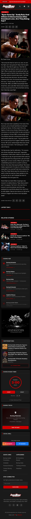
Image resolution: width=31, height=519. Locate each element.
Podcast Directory (8, 465)
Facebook (22, 443)
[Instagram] (13, 505)
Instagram (9, 443)
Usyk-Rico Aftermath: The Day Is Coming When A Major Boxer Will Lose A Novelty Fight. (19, 226)
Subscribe (15, 487)
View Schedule (9, 267)
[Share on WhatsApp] (13, 27)
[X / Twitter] (9, 505)
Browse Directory (10, 290)
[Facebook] (21, 505)
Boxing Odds (19, 463)
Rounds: (13, 395)
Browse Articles (10, 298)
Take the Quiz (15, 427)
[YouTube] (17, 505)
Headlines (18, 468)
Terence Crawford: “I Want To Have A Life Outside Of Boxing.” (19, 246)
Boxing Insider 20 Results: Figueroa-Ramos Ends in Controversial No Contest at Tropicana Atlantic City (17, 346)
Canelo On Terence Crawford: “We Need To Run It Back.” (20, 236)
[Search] (20, 6)
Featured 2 (5, 12)
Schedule (5, 463)
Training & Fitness (21, 465)
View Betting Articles (11, 283)
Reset (22, 392)
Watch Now (9, 275)
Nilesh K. (20, 515)
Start (8, 392)
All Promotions (15, 365)
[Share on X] (6, 27)
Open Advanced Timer (16, 400)
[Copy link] (16, 27)
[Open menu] (28, 6)
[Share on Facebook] (10, 27)
